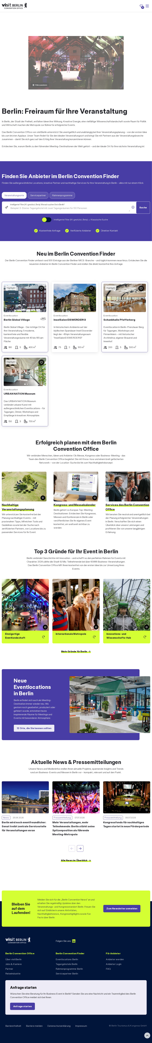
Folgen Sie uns (63, 941)
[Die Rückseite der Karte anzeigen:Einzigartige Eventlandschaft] (25, 611)
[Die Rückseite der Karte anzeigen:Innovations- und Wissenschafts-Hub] (126, 611)
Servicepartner (38, 195)
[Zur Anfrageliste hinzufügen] (41, 288)
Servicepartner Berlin (67, 973)
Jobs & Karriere (13, 964)
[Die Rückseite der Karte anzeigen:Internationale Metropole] (75, 611)
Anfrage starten (22, 1006)
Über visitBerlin (13, 959)
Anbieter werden (115, 959)
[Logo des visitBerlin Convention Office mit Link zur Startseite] (14, 6)
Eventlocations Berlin (67, 959)
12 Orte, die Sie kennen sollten (34, 728)
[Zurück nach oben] (147, 1035)
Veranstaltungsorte (14, 195)
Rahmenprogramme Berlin (69, 968)
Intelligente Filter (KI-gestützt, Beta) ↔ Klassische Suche (81, 219)
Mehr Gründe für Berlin (74, 651)
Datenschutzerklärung (59, 1025)
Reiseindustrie (12, 973)
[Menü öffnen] (147, 6)
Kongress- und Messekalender (75, 505)
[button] (108, 298)
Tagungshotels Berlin (67, 964)
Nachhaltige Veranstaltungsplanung (18, 507)
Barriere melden (34, 1025)
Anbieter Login (113, 964)
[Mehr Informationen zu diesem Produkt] (133, 207)
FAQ (108, 968)
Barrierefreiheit (13, 1025)
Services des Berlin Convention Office (127, 507)
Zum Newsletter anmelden (121, 908)
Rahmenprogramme (62, 195)
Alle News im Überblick (74, 860)
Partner (9, 968)
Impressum (81, 1025)
